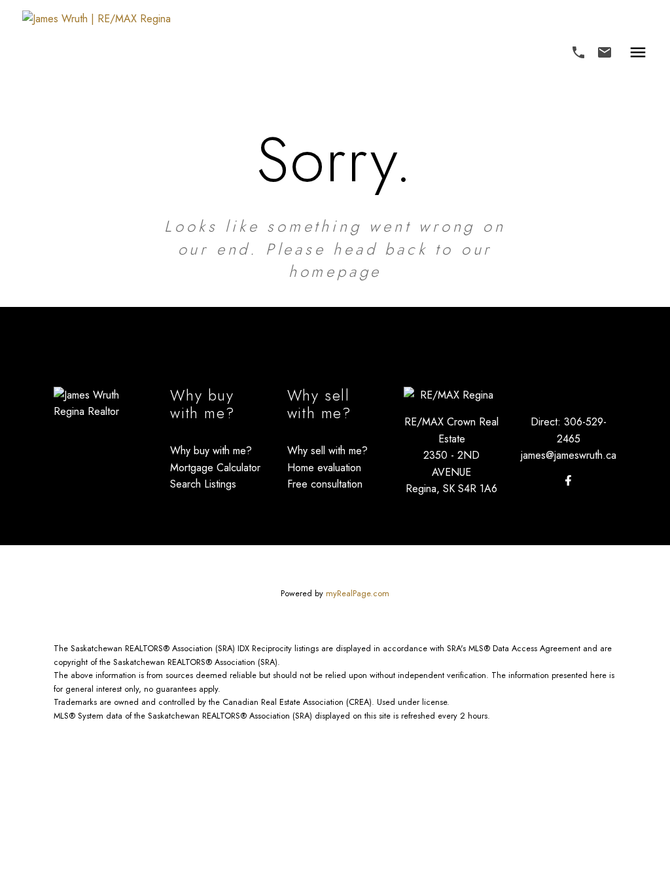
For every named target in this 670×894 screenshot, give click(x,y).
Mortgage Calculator (215, 467)
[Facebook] (568, 480)
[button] (578, 52)
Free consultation (324, 484)
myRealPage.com (357, 593)
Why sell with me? (327, 450)
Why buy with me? (211, 450)
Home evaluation (324, 467)
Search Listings (203, 484)
